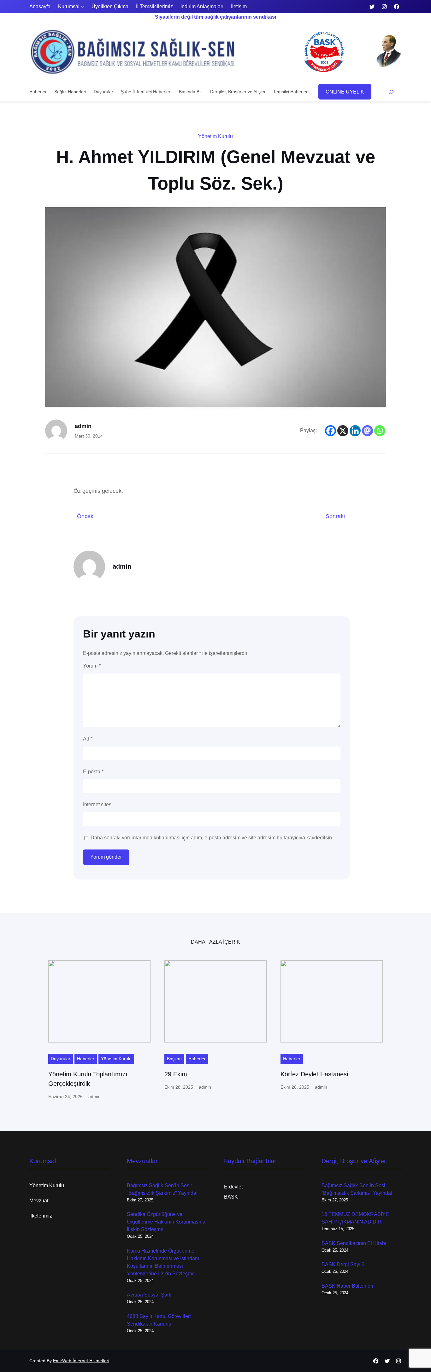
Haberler (85, 1058)
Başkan (174, 1058)
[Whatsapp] (379, 430)
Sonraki (335, 516)
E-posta (93, 771)
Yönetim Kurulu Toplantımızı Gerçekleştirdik (87, 1079)
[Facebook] (330, 430)
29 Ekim (175, 1074)
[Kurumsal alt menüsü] (82, 6)
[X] (342, 430)
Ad (87, 738)
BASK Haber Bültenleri (347, 1286)
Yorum (92, 665)
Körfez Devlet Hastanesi (314, 1074)
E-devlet (233, 1186)
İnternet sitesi (98, 804)
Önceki (86, 516)
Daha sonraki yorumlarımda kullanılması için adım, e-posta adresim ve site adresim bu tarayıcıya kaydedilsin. (212, 837)
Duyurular (60, 1058)
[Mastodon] (367, 430)
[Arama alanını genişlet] (391, 91)
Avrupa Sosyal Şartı (149, 1294)
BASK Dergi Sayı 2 (343, 1264)
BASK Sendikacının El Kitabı (354, 1243)
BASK (231, 1197)
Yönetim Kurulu (215, 136)
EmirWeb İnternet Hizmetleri (81, 1360)
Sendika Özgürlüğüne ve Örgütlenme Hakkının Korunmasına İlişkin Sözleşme (166, 1222)
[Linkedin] (355, 430)
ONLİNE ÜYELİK (345, 91)
